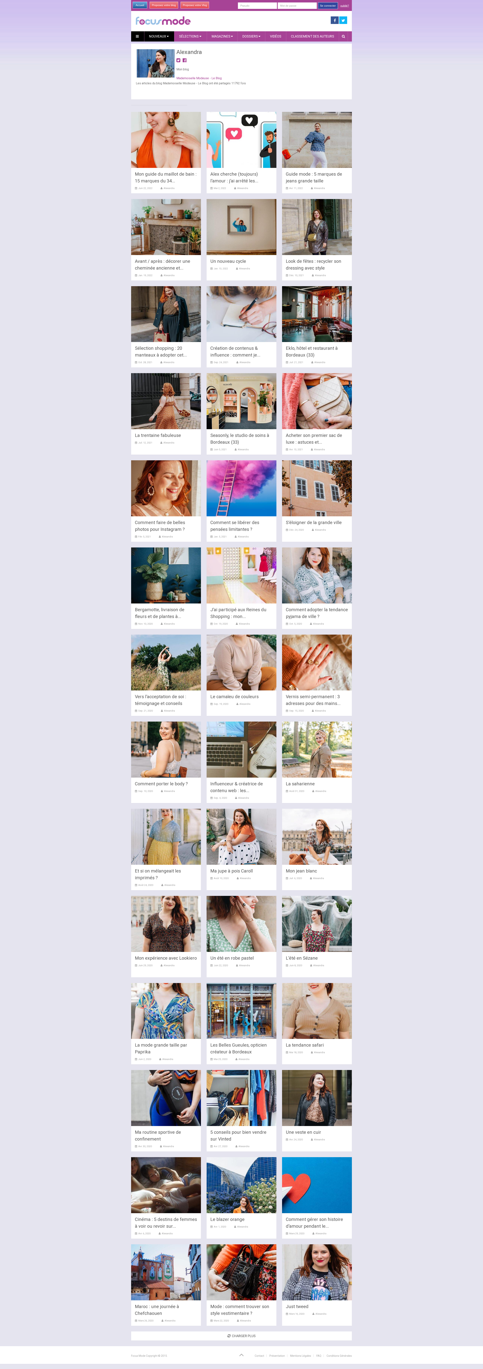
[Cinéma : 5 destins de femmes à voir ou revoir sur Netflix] (166, 1185)
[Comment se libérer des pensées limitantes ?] (241, 488)
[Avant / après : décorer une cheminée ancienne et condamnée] (166, 227)
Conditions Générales (339, 1355)
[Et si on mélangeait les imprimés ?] (166, 837)
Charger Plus (244, 1336)
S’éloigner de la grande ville (314, 522)
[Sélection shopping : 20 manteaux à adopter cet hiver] (166, 314)
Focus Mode (138, 1355)
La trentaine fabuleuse (158, 435)
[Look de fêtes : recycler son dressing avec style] (317, 227)
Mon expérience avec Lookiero (166, 958)
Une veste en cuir (303, 1132)
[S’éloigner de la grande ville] (317, 488)
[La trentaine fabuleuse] (166, 401)
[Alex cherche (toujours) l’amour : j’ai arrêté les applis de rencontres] (241, 140)
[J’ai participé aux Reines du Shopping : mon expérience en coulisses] (241, 575)
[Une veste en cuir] (317, 1098)
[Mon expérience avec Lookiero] (166, 924)
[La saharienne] (317, 750)
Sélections (189, 36)
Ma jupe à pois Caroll (231, 871)
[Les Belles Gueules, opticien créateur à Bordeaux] (241, 1011)
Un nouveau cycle (228, 261)
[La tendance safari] (317, 1011)
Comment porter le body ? (161, 783)
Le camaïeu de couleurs (234, 696)
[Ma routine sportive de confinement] (166, 1098)
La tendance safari (305, 1045)
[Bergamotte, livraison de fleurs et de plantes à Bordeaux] (166, 575)
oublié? (344, 5)
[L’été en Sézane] (317, 924)
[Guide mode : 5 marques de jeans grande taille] (317, 140)
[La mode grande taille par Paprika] (166, 1011)
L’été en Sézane (302, 958)
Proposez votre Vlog (195, 5)
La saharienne (300, 783)
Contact (259, 1355)
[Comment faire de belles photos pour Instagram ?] (166, 488)
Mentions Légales (300, 1355)
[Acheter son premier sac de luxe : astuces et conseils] (317, 401)
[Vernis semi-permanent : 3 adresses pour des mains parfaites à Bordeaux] (317, 663)
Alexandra (169, 188)
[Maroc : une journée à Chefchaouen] (166, 1272)
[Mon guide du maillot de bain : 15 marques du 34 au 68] (166, 140)
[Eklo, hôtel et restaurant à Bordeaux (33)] (317, 314)
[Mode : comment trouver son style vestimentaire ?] (241, 1272)
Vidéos (275, 36)
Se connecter (328, 5)
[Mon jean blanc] (317, 837)
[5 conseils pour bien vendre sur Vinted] (241, 1098)
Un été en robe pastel (232, 958)
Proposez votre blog (164, 5)
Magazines (221, 36)
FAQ (318, 1355)
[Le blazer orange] (241, 1185)
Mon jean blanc (301, 871)
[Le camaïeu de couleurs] (241, 663)
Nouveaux (158, 36)
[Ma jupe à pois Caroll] (241, 837)
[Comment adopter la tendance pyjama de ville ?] (317, 575)
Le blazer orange (227, 1219)
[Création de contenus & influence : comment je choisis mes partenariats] (241, 314)
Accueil (140, 5)
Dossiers (250, 36)
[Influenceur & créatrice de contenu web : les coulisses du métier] (241, 750)
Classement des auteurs (312, 36)
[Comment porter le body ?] (166, 750)
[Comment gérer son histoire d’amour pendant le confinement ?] (317, 1185)
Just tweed (297, 1306)
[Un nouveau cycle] (241, 227)
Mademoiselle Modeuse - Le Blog (199, 78)
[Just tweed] (317, 1272)
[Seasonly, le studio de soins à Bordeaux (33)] (241, 401)
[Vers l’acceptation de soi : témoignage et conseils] (166, 663)
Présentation (277, 1355)
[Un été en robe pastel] (241, 924)
